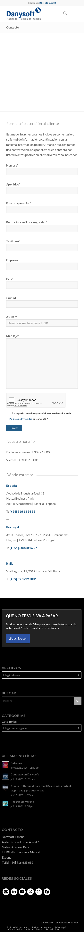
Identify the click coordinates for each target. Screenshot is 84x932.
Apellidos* (13, 184)
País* (9, 279)
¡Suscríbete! (18, 638)
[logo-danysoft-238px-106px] (34, 14)
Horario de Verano (22, 801)
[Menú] (72, 14)
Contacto (12, 27)
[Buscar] (63, 14)
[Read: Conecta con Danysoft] (5, 776)
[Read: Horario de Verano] (5, 803)
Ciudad (11, 298)
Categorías (9, 721)
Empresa (12, 260)
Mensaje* (12, 336)
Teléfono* (13, 241)
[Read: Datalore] (5, 764)
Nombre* (12, 165)
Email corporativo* (18, 203)
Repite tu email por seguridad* (26, 222)
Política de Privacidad (20, 418)
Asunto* (11, 317)
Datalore (16, 763)
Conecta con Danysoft (25, 774)
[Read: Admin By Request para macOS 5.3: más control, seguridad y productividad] (5, 787)
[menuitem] (63, 14)
